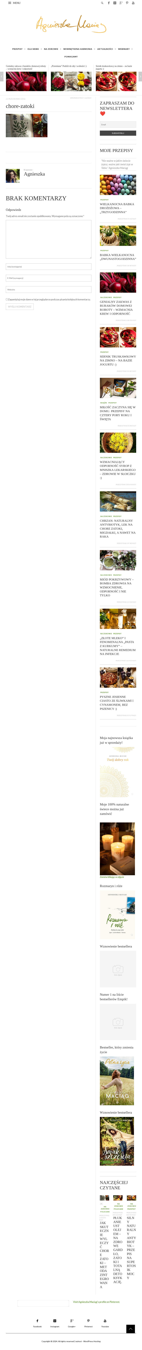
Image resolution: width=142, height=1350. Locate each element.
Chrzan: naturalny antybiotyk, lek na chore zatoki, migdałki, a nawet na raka (117, 528)
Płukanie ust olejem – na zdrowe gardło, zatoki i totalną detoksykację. (118, 1250)
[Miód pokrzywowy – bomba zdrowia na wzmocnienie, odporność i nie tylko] (118, 559)
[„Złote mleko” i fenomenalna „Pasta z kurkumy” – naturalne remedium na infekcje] (118, 618)
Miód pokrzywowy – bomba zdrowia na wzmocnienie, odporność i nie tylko (117, 587)
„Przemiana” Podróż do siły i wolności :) (24, 66)
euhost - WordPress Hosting (88, 1341)
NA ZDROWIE (106, 297)
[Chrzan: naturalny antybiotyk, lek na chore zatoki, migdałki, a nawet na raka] (118, 501)
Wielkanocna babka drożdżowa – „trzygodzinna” (117, 208)
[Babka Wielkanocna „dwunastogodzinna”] (118, 235)
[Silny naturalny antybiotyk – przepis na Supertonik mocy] (131, 1197)
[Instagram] (115, 3)
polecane (105, 1212)
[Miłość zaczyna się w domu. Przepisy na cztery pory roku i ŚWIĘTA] (116, 81)
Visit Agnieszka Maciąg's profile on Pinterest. (96, 1301)
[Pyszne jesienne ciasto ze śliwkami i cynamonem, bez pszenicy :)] (118, 677)
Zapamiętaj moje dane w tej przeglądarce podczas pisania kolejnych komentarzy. (49, 299)
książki (103, 403)
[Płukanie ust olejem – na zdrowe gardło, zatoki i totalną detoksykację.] (118, 1197)
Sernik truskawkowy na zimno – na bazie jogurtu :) (118, 360)
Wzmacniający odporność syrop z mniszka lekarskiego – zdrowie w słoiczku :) (118, 469)
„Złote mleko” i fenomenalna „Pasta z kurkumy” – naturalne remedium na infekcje (118, 646)
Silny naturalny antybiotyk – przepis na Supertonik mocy (131, 1248)
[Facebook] (109, 3)
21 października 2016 (15, 99)
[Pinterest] (127, 3)
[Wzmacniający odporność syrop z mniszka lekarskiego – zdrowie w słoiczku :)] (118, 442)
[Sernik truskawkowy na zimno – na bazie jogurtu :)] (71, 81)
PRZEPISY (104, 200)
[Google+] (121, 3)
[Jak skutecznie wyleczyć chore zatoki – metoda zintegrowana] (104, 1197)
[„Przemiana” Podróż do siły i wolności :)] (26, 81)
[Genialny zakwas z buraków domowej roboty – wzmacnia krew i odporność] (118, 282)
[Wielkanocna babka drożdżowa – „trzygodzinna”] (118, 184)
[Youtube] (133, 3)
